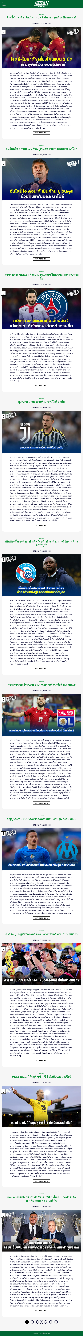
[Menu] (4, 4)
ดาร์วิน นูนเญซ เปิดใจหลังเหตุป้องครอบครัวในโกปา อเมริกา (41, 934)
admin (49, 23)
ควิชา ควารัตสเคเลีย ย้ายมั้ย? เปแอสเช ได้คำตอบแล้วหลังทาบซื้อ (42, 276)
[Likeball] (41, 4)
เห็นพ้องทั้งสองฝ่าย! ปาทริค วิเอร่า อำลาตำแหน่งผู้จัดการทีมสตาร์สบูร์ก (41, 543)
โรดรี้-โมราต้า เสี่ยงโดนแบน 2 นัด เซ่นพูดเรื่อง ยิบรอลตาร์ (41, 17)
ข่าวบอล (41, 14)
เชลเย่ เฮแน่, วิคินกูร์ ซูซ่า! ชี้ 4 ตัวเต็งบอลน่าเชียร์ (41, 1076)
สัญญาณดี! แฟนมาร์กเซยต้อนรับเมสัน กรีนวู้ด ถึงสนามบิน (41, 819)
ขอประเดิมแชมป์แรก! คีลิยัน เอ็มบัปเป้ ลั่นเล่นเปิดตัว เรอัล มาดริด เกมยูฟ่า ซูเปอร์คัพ (41, 1198)
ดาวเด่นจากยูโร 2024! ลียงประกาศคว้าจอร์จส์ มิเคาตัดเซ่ (41, 685)
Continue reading (41, 133)
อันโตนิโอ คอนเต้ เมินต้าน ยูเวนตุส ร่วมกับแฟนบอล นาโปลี (41, 149)
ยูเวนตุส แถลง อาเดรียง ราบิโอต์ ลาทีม (41, 401)
